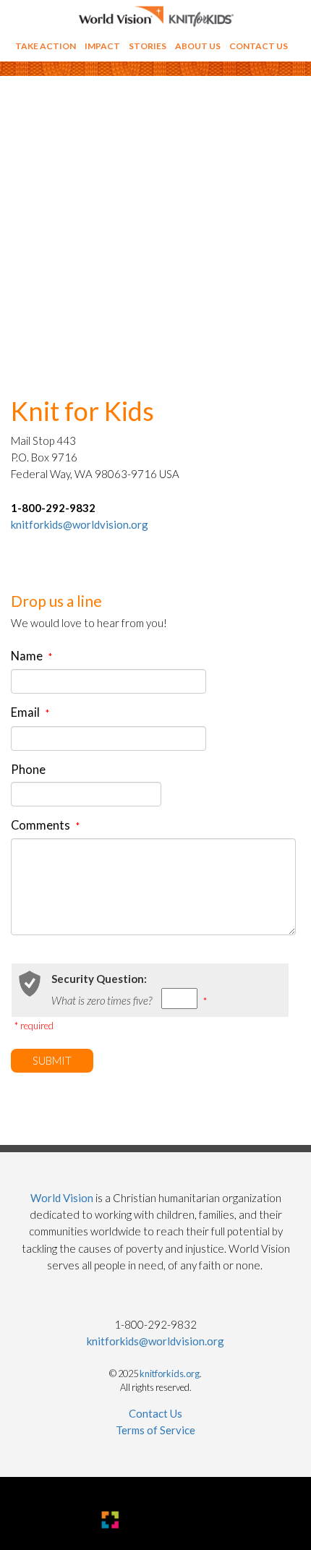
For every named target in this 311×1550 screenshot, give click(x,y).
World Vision (61, 1197)
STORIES (147, 46)
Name (31, 656)
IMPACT (102, 46)
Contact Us (155, 1413)
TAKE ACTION (45, 46)
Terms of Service (155, 1429)
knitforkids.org (170, 1373)
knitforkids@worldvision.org (79, 524)
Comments (45, 825)
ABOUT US (198, 46)
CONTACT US (258, 46)
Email (30, 712)
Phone (28, 769)
